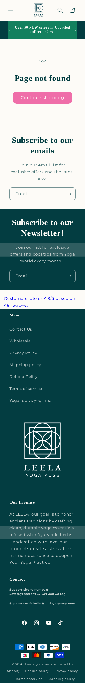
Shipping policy (25, 364)
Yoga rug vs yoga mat (31, 400)
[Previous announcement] (9, 30)
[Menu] (11, 10)
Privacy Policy (23, 353)
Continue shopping (42, 97)
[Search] (60, 10)
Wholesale (20, 341)
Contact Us (20, 329)
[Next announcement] (76, 30)
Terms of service (25, 388)
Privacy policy (66, 671)
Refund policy (37, 671)
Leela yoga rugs (38, 664)
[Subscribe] (69, 193)
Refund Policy (23, 376)
